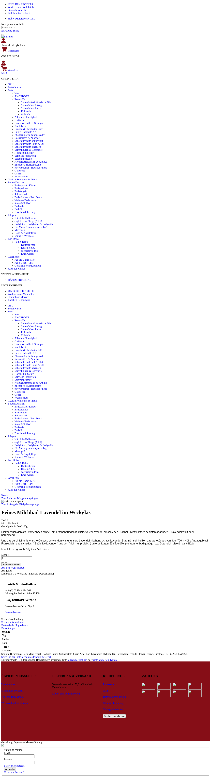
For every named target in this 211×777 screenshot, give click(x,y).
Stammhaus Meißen (18, 10)
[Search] (2, 34)
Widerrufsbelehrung (113, 703)
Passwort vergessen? (14, 765)
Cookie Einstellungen (114, 716)
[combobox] (16, 27)
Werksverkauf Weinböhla (21, 7)
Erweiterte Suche (10, 30)
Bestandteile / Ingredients (14, 625)
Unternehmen (8, 684)
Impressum (108, 684)
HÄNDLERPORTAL (21, 18)
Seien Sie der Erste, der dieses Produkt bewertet (26, 657)
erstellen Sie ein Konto (105, 660)
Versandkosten (13, 612)
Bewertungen (8, 628)
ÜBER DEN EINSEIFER (20, 4)
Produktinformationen (12, 622)
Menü (4, 73)
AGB (106, 690)
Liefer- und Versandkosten (66, 693)
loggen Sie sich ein (77, 660)
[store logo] (7, 36)
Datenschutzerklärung (114, 696)
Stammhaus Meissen (18, 297)
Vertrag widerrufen (113, 709)
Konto (4, 495)
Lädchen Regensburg (19, 13)
